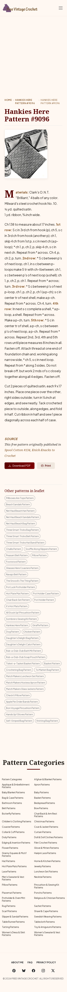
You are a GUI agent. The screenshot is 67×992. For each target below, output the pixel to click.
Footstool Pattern (16, 561)
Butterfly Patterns (11, 813)
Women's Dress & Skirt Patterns (13, 933)
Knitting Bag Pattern (47, 720)
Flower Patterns (10, 847)
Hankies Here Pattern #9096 (25, 102)
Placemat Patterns (11, 892)
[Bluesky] (23, 970)
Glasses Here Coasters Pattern (22, 567)
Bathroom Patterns (12, 803)
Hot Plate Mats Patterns (14, 866)
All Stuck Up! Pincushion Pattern (22, 612)
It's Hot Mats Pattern (16, 606)
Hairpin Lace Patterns (45, 853)
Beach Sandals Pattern (18, 504)
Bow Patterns (41, 808)
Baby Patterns (41, 792)
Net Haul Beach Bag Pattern (20, 523)
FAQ (30, 962)
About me (17, 962)
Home (8, 100)
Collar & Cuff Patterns (13, 832)
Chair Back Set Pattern (18, 599)
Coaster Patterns (11, 826)
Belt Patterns (8, 808)
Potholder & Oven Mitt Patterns (13, 899)
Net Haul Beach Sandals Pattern (22, 517)
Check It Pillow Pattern (18, 695)
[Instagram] (43, 970)
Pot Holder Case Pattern (46, 593)
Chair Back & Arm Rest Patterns (45, 815)
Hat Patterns (8, 861)
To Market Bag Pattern (47, 669)
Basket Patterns (42, 797)
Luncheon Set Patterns (46, 871)
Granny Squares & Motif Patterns (14, 854)
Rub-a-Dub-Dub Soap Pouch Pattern (26, 657)
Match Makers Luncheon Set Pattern (25, 676)
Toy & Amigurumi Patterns (47, 927)
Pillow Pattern (39, 555)
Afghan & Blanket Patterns (48, 779)
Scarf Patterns (9, 911)
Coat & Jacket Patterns (46, 826)
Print (48, 465)
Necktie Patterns (43, 877)
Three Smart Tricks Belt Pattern (22, 536)
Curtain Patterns (42, 832)
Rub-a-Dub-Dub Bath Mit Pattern (23, 650)
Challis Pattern (13, 548)
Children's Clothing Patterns (16, 821)
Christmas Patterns (44, 821)
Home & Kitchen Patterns (47, 861)
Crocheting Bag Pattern (18, 669)
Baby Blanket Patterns (13, 792)
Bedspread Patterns (44, 803)
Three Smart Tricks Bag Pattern (22, 529)
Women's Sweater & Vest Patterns (47, 933)
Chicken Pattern (31, 631)
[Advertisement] (33, 51)
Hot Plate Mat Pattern (17, 593)
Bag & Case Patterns (12, 797)
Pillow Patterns (9, 884)
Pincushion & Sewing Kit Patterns (46, 886)
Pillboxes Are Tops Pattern (20, 497)
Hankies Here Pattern (17, 625)
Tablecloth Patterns (44, 921)
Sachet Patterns (42, 906)
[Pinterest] (14, 970)
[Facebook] (33, 970)
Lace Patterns (9, 871)
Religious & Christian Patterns (49, 898)
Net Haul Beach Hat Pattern (20, 510)
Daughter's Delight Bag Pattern (22, 637)
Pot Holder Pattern (44, 599)
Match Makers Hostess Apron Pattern (25, 682)
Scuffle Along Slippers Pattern (41, 548)
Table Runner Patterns (13, 921)
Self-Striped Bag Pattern (19, 720)
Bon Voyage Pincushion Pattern (23, 707)
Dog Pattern (12, 631)
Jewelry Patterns (42, 866)
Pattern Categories (12, 779)
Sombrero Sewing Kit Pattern (21, 618)
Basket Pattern (52, 663)
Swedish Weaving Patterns (48, 916)
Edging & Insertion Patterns (16, 842)
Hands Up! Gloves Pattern (19, 714)
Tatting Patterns (10, 927)
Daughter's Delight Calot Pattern (23, 644)
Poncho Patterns (43, 892)
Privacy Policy (46, 962)
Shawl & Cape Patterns (46, 911)
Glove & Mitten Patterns (46, 847)
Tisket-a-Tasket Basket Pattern (23, 663)
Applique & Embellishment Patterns (16, 786)
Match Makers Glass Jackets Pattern (25, 688)
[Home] (20, 7)
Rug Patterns (8, 906)
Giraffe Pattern (40, 625)
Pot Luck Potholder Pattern (20, 587)
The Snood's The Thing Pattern (22, 580)
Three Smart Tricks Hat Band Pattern (25, 542)
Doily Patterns (9, 837)
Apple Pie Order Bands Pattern (22, 701)
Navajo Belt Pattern (16, 574)
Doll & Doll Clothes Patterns (48, 837)
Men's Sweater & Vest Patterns (13, 878)
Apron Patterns (42, 784)
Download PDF (21, 465)
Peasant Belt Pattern (17, 555)
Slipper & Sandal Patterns (15, 916)
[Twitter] (53, 970)
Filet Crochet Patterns (45, 842)
